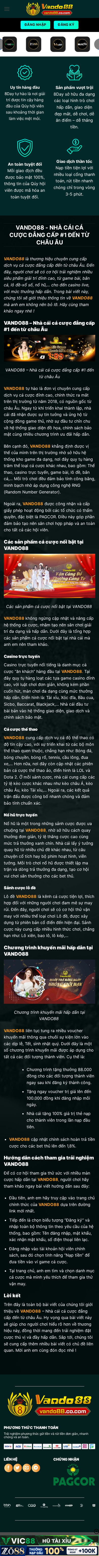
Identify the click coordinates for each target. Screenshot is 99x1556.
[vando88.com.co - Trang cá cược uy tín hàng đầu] (49, 9)
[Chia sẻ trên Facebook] (8, 1468)
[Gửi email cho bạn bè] (27, 1468)
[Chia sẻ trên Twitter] (17, 1468)
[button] (7, 9)
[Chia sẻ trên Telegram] (36, 1468)
